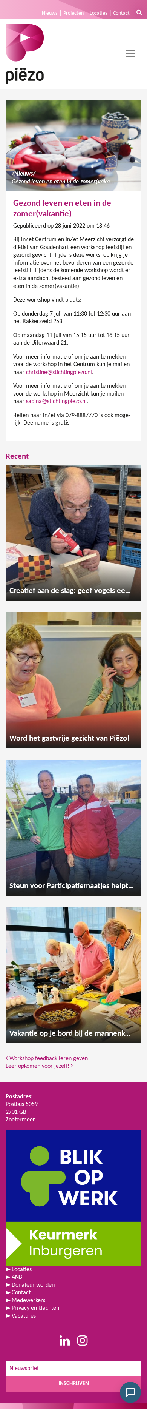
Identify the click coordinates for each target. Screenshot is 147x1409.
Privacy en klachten (35, 1308)
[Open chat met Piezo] (130, 1392)
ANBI (18, 1277)
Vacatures (24, 1316)
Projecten (73, 13)
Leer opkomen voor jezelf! (38, 1066)
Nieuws (49, 13)
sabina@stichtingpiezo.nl (56, 402)
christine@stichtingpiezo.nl (59, 373)
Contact (121, 13)
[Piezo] (25, 54)
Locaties (98, 13)
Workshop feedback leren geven (48, 1059)
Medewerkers (28, 1301)
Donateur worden (33, 1285)
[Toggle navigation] (130, 53)
